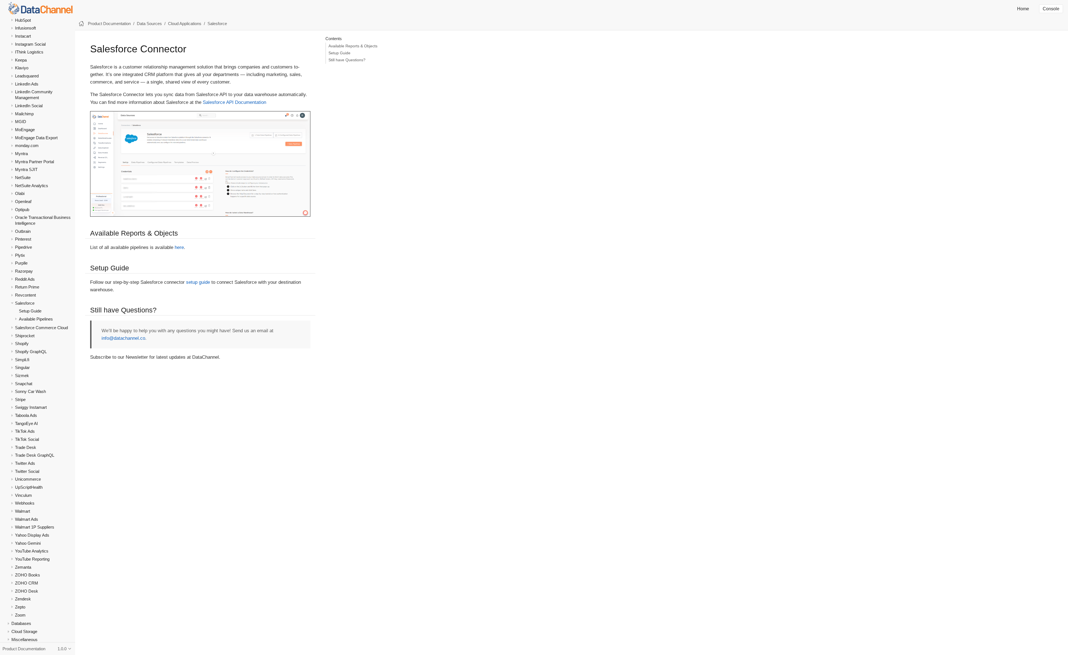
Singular (22, 367)
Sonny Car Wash (30, 391)
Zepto (20, 607)
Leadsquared (27, 76)
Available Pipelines (36, 319)
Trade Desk (25, 447)
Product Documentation (109, 23)
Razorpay (24, 271)
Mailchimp (24, 113)
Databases (21, 623)
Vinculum (23, 495)
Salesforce (24, 303)
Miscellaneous (24, 639)
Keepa (21, 60)
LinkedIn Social (29, 105)
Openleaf (23, 201)
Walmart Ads (26, 519)
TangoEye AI (26, 423)
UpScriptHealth (29, 487)
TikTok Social (27, 439)
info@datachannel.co (123, 338)
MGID (20, 121)
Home (1023, 8)
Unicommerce (28, 479)
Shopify (22, 343)
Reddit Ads (25, 279)
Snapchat (23, 383)
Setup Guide (30, 311)
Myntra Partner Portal (34, 161)
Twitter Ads (25, 463)
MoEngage (25, 129)
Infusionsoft (25, 28)
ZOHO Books (27, 575)
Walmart (22, 511)
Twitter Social (27, 471)
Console (1051, 8)
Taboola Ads (26, 415)
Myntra (21, 153)
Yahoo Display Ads (32, 535)
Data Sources (149, 23)
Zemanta (23, 567)
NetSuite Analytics (31, 185)
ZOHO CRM (26, 583)
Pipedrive (23, 247)
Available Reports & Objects (352, 46)
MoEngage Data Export (36, 137)
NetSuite (23, 177)
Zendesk (23, 599)
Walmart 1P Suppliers (34, 527)
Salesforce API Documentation (234, 102)
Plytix (20, 255)
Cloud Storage (24, 631)
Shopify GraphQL (31, 351)
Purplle (21, 263)
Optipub (22, 209)
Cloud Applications (184, 23)
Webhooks (24, 503)
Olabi (19, 193)
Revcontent (25, 295)
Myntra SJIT (26, 169)
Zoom (20, 615)
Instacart (23, 36)
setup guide (198, 282)
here (179, 247)
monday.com (27, 145)
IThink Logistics (29, 52)
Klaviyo (21, 67)
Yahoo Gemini (28, 543)
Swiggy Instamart (31, 407)
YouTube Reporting (32, 559)
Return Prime (27, 287)
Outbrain (23, 231)
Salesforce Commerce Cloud (41, 327)
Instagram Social (30, 44)
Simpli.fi (22, 359)
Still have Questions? (346, 60)
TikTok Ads (25, 431)
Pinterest (23, 239)
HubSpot (23, 20)
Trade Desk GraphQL (34, 455)
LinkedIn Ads (26, 84)
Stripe (20, 399)
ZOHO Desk (26, 591)
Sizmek (22, 375)
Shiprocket (24, 335)
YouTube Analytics (31, 551)
